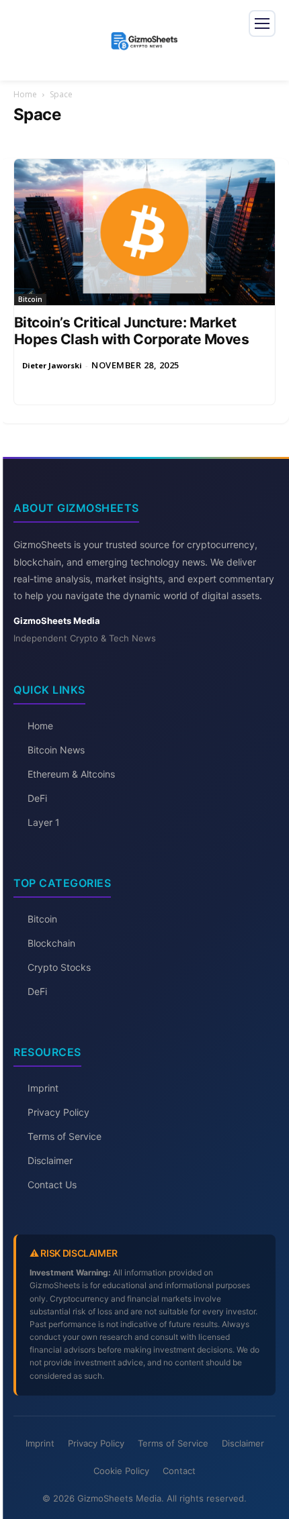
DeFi (37, 798)
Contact (179, 1470)
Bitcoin (30, 299)
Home (25, 94)
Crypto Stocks (59, 967)
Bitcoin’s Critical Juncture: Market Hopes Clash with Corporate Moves (131, 331)
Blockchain (51, 943)
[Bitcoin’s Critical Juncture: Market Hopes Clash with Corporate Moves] (144, 232)
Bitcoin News (56, 749)
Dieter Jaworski (52, 365)
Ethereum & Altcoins (71, 774)
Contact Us (52, 1184)
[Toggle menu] (262, 23)
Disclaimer (50, 1160)
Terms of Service (64, 1136)
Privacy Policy (58, 1112)
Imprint (43, 1088)
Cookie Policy (121, 1470)
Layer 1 (44, 822)
